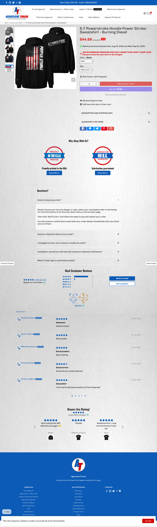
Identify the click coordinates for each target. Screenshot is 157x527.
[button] (67, 276)
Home (6, 23)
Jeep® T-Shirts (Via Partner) (28, 497)
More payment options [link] (115, 94)
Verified (78, 305)
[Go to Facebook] (6, 3)
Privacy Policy (78, 511)
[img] (61, 319)
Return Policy (78, 503)
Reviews (78, 500)
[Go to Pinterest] (20, 3)
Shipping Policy (78, 505)
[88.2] (83, 297)
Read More (54, 173)
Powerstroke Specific (16, 23)
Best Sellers (94, 17)
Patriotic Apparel (44, 17)
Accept (148, 521)
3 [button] (79, 396)
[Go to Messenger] (90, 129)
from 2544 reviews (77, 415)
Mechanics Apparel (116, 9)
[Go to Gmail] (111, 129)
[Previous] (9, 29)
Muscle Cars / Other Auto (62, 9)
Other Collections (66, 17)
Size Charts (78, 497)
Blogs (78, 514)
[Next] (9, 70)
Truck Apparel (38, 9)
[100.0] (73, 297)
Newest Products (113, 17)
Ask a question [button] (122, 284)
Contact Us (78, 494)
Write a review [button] (122, 278)
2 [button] (75, 396)
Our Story (78, 491)
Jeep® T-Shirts (90, 9)
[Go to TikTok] (17, 3)
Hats (81, 17)
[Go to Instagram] (10, 3)
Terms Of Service (78, 508)
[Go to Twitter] (13, 3)
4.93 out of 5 (40, 280)
